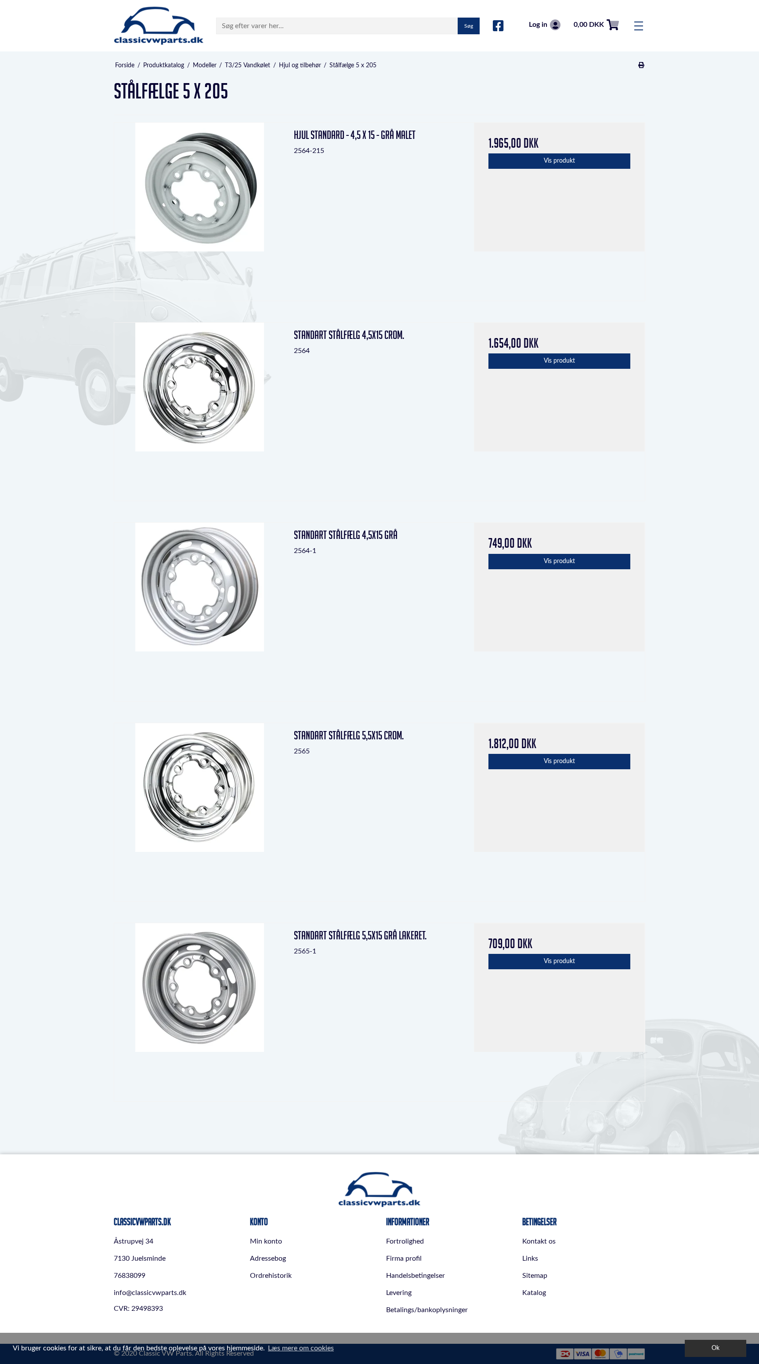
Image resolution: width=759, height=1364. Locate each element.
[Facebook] (498, 26)
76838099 (129, 1275)
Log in (538, 24)
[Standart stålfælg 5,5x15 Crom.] (199, 808)
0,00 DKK (589, 24)
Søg (468, 26)
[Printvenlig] (641, 65)
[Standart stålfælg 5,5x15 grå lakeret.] (199, 1008)
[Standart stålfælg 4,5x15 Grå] (199, 608)
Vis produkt (559, 161)
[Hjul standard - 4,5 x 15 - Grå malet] (199, 208)
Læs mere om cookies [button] (301, 1348)
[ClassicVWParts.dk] (159, 26)
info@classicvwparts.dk (150, 1292)
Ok (715, 1348)
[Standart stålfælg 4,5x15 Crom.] (199, 408)
